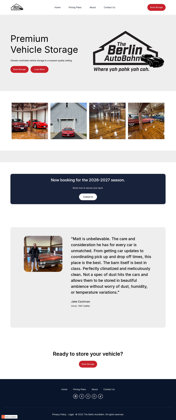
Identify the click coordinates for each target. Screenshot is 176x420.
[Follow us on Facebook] (81, 396)
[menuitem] (58, 7)
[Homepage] (16, 7)
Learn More (39, 69)
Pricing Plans (75, 7)
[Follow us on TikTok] (100, 396)
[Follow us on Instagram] (94, 396)
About (93, 7)
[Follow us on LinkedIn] (75, 396)
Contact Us (109, 7)
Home (57, 7)
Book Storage (156, 7)
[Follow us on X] (88, 396)
